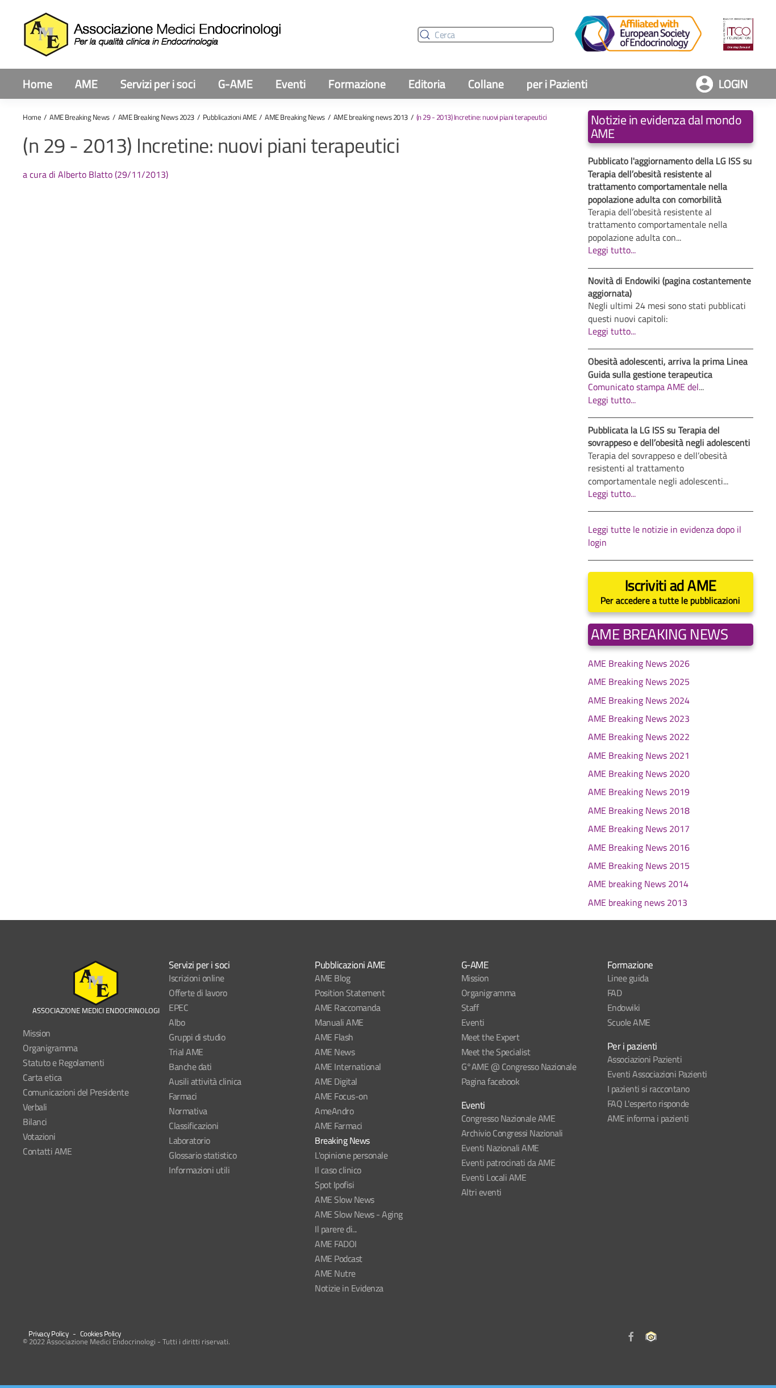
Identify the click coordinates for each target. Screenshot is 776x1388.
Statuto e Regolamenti (64, 1062)
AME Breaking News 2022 (639, 736)
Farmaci (183, 1096)
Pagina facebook (490, 1081)
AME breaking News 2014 (638, 884)
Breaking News (342, 1140)
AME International (348, 1066)
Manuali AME (339, 1022)
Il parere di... (336, 1229)
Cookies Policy (100, 1333)
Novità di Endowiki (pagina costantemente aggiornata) (669, 287)
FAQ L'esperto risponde (648, 1103)
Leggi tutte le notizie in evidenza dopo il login (664, 535)
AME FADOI (336, 1244)
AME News (334, 1052)
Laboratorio (189, 1140)
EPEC (178, 1007)
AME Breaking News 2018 (639, 810)
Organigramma (50, 1048)
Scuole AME (628, 1022)
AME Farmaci (338, 1125)
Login (733, 84)
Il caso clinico (338, 1170)
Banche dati (190, 1066)
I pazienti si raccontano (648, 1089)
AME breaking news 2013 (370, 117)
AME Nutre (335, 1273)
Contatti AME (47, 1151)
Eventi (291, 84)
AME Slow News (344, 1199)
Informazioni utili (199, 1170)
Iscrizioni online (196, 978)
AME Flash (334, 1037)
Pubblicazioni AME (230, 117)
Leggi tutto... (612, 250)
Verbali (35, 1107)
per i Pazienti (557, 84)
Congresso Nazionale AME (508, 1118)
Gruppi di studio (197, 1037)
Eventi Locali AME (494, 1177)
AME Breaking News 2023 (156, 117)
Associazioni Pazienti (644, 1059)
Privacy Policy (48, 1333)
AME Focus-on (341, 1096)
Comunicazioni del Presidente (75, 1092)
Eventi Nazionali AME (500, 1148)
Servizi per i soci (157, 84)
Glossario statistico (202, 1155)
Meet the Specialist (496, 1052)
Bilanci (35, 1121)
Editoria (426, 84)
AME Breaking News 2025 (639, 681)
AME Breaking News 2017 (639, 828)
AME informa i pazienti (648, 1118)
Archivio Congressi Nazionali (512, 1133)
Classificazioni (194, 1125)
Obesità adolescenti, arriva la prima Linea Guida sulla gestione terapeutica (668, 367)
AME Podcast (338, 1258)
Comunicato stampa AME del (643, 387)
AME (86, 84)
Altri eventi (481, 1192)
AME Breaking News (79, 117)
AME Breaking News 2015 (639, 865)
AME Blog (332, 978)
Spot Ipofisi (334, 1184)
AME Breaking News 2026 (639, 663)
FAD (614, 993)
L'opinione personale (351, 1155)
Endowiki (623, 1007)
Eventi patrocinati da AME (508, 1162)
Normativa (188, 1111)
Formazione (357, 84)
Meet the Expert (490, 1037)
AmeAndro (334, 1111)
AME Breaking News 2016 (639, 847)
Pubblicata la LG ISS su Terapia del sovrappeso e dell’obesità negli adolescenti (669, 436)
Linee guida (628, 978)
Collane (486, 84)
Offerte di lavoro (198, 993)
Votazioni (39, 1136)
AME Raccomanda (347, 1007)
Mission (37, 1033)
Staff (470, 1007)
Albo (177, 1022)
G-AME (235, 84)
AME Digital (336, 1081)
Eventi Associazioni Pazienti (657, 1074)
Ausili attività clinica (205, 1081)
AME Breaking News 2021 (639, 755)
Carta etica (42, 1077)
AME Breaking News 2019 (639, 791)
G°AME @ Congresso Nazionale (519, 1066)
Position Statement (350, 993)
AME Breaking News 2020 (639, 773)
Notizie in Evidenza (349, 1288)
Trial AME (186, 1052)
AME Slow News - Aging (359, 1214)
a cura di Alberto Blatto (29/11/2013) (95, 174)
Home (37, 84)
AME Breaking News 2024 (639, 700)
